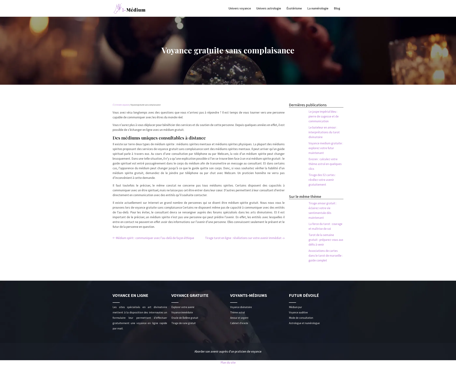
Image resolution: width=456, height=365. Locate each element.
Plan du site (228, 362)
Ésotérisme (294, 8)
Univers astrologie (268, 8)
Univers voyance (240, 8)
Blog (337, 8)
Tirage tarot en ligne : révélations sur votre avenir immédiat (243, 238)
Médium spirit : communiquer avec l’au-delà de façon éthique (155, 238)
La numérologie (317, 8)
